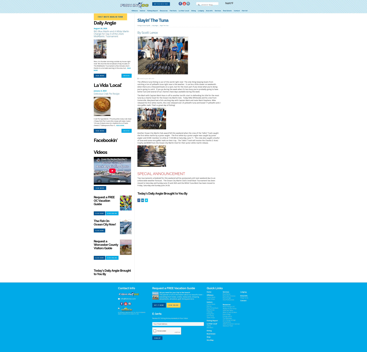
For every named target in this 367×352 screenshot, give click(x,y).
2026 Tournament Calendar (231, 324)
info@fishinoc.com (128, 299)
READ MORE (120, 125)
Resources (164, 11)
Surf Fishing (210, 316)
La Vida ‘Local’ (184, 11)
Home (209, 292)
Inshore (142, 11)
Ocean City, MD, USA (235, 4)
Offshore (135, 11)
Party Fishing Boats (212, 308)
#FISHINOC (210, 328)
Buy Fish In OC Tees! (161, 4)
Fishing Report (152, 11)
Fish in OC (131, 312)
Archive (126, 76)
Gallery (209, 326)
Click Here (99, 213)
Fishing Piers (210, 314)
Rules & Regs (227, 314)
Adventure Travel (228, 326)
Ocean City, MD (134, 314)
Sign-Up (157, 338)
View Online (112, 213)
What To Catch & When (230, 312)
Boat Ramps (226, 294)
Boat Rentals (211, 310)
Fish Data (173, 11)
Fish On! (245, 11)
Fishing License (227, 316)
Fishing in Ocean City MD (143, 25)
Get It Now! (159, 305)
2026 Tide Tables (228, 310)
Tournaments (227, 322)
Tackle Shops (211, 299)
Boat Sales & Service (229, 296)
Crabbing (209, 312)
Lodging (201, 11)
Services (218, 11)
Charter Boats (211, 297)
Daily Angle (155, 25)
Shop (208, 337)
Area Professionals (228, 300)
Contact (237, 11)
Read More (100, 76)
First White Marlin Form (110, 17)
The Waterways (227, 318)
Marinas (209, 306)
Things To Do (244, 298)
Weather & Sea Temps (230, 308)
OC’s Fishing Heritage (229, 320)
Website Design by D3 (124, 314)
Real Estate (227, 11)
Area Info (209, 11)
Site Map (210, 340)
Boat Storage (227, 298)
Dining (193, 11)
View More (100, 188)
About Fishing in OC (229, 307)
